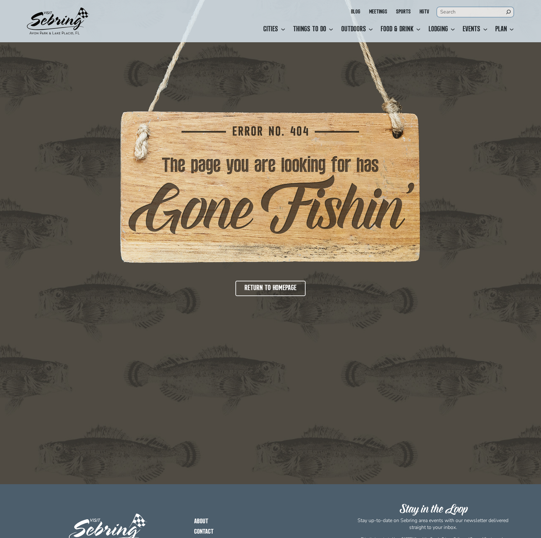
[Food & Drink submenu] (418, 29)
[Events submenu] (485, 29)
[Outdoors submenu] (370, 29)
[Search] (508, 12)
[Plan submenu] (511, 29)
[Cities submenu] (283, 29)
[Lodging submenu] (453, 29)
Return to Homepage (270, 288)
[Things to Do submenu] (331, 29)
